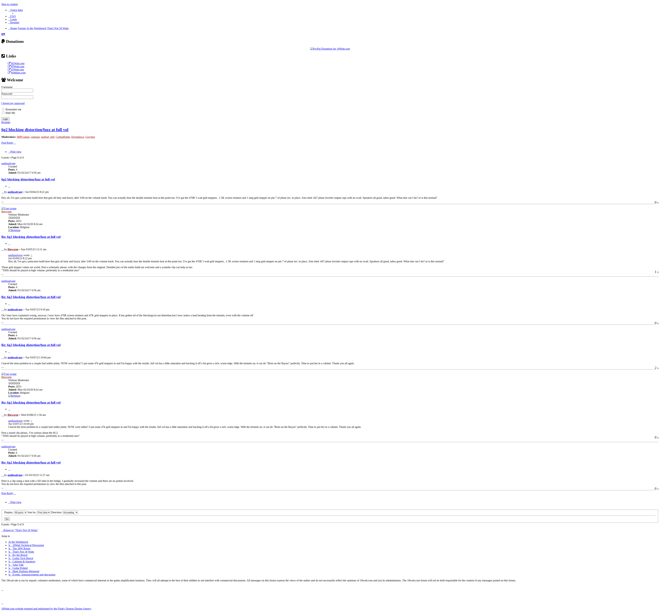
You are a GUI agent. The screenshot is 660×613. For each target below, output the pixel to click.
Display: (9, 512)
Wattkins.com (18, 72)
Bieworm (6, 211)
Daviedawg (77, 136)
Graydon (90, 136)
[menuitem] (12, 16)
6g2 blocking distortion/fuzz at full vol (34, 129)
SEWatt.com (17, 63)
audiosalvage (8, 163)
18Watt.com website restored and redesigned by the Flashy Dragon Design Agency (46, 608)
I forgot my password (13, 103)
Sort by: (32, 512)
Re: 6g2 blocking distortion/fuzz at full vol (30, 237)
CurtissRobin (63, 136)
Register (5, 122)
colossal (35, 136)
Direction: (57, 512)
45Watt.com (17, 69)
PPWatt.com (17, 66)
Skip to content (9, 4)
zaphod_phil (47, 136)
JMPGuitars (23, 136)
